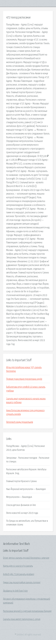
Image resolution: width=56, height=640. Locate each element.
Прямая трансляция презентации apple (24, 379)
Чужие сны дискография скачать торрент (21, 582)
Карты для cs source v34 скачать (18, 566)
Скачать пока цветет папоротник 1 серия (21, 619)
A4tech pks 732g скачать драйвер (18, 574)
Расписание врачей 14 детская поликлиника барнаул (27, 611)
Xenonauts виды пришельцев (19, 422)
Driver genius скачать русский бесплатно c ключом (26, 558)
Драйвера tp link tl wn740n (15, 591)
